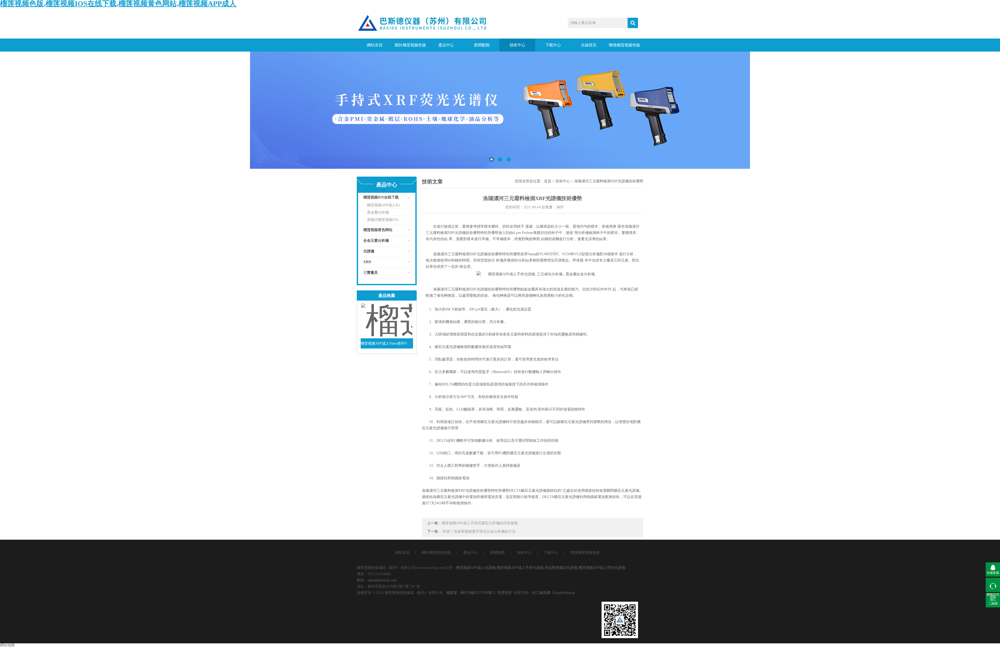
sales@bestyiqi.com (382, 580)
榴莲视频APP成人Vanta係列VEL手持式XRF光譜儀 (387, 343)
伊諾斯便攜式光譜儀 (561, 568)
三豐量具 (370, 273)
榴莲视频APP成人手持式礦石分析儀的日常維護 (480, 523)
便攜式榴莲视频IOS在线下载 (386, 220)
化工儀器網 (541, 593)
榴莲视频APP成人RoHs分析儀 (386, 205)
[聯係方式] (993, 585)
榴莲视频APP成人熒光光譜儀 (601, 568)
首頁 (547, 181)
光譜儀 (368, 251)
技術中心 (517, 45)
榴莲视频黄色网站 (377, 230)
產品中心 (446, 45)
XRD (367, 262)
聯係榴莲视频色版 (624, 45)
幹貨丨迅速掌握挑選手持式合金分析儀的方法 (479, 531)
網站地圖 (7, 645)
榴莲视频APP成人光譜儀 (476, 568)
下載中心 (553, 45)
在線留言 (589, 45)
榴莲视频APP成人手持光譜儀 (520, 568)
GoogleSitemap (563, 593)
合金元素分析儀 (376, 240)
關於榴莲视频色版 (410, 45)
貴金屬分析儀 (378, 212)
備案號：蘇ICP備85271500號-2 (470, 593)
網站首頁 (375, 45)
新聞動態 (482, 45)
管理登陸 (504, 593)
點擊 (402, 198)
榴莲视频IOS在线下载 (381, 197)
